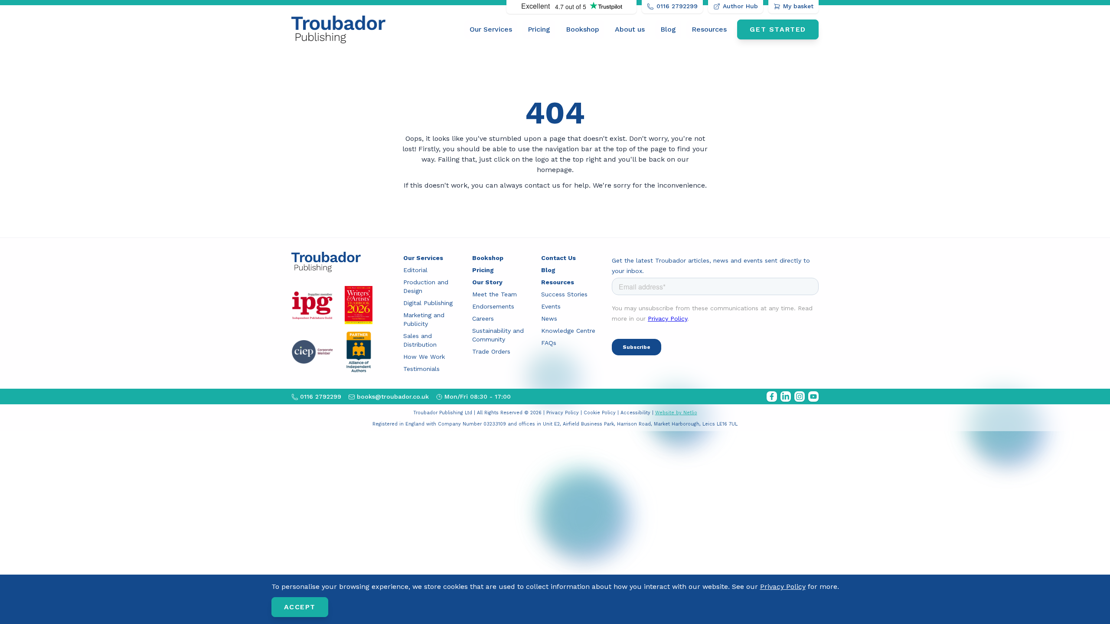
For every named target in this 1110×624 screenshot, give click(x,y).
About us (630, 29)
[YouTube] (813, 396)
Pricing (539, 29)
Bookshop (582, 29)
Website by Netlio (676, 413)
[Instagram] (799, 396)
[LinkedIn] (785, 396)
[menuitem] (490, 29)
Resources (709, 29)
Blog (668, 29)
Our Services (491, 29)
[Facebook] (772, 396)
